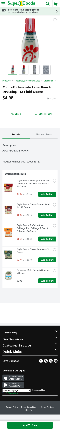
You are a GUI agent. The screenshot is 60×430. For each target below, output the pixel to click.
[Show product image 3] (35, 70)
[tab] (16, 135)
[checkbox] (55, 20)
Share (18, 114)
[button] (47, 3)
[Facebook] (41, 361)
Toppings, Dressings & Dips (27, 80)
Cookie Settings (47, 407)
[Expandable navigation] (3, 3)
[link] (44, 113)
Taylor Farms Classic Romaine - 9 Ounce (33, 250)
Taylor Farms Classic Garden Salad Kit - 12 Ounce (33, 206)
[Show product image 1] (12, 70)
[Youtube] (56, 361)
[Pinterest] (46, 361)
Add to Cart (47, 194)
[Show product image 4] (46, 70)
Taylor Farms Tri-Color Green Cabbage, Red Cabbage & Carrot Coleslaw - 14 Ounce (32, 228)
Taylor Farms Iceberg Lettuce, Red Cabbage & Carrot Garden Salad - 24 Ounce (33, 183)
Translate (13, 393)
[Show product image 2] (23, 70)
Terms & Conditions (29, 407)
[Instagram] (51, 361)
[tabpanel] (30, 215)
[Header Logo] (21, 3)
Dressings (48, 80)
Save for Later (46, 114)
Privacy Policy (12, 407)
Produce (6, 80)
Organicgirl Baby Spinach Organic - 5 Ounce (33, 271)
